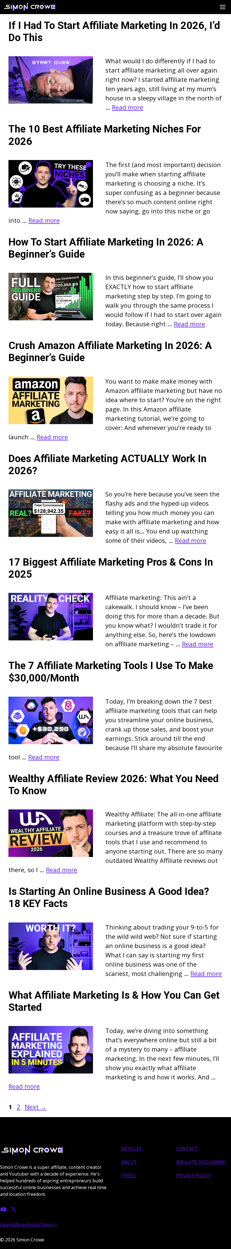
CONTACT (187, 1149)
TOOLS (128, 1176)
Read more (127, 107)
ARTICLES (131, 1149)
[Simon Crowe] (32, 7)
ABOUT (129, 1162)
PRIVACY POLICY (193, 1176)
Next (35, 1106)
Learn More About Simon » (28, 1224)
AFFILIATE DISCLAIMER (200, 1162)
